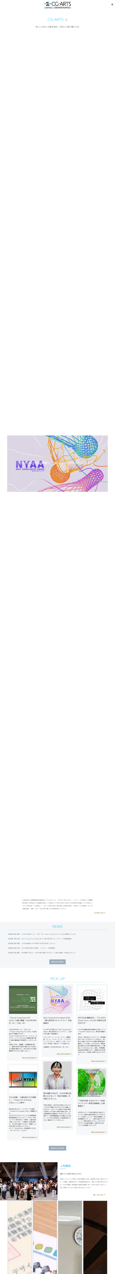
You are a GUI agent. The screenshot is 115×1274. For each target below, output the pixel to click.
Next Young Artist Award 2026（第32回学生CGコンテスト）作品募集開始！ (47, 939)
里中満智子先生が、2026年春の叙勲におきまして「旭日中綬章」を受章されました (49, 953)
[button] (57, 961)
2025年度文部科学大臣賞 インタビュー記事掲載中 (38, 948)
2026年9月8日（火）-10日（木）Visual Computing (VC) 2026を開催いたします (49, 934)
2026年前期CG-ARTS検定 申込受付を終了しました (38, 943)
